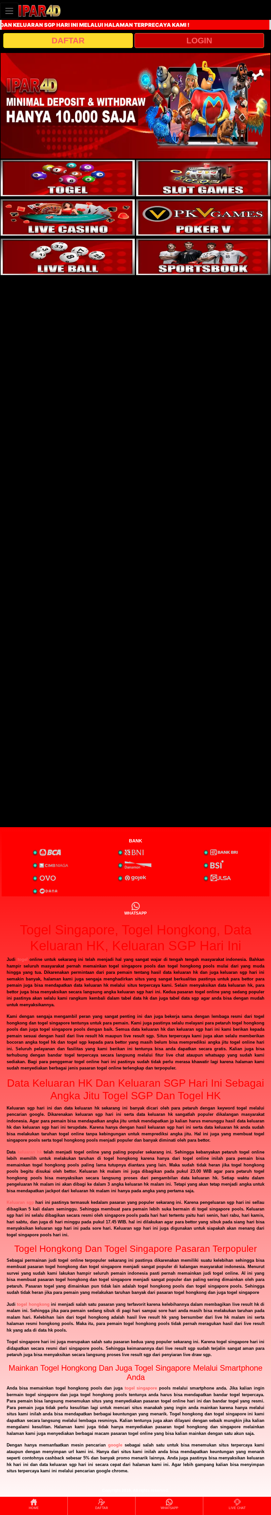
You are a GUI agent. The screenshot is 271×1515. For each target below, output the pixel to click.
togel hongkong (33, 1304)
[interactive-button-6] (203, 257)
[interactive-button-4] (203, 217)
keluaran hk (30, 1152)
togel (23, 959)
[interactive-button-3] (68, 217)
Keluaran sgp (20, 1202)
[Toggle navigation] (9, 11)
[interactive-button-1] (68, 178)
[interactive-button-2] (203, 178)
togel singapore (141, 1388)
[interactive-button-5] (68, 257)
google (115, 1445)
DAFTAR (68, 40)
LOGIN (199, 40)
